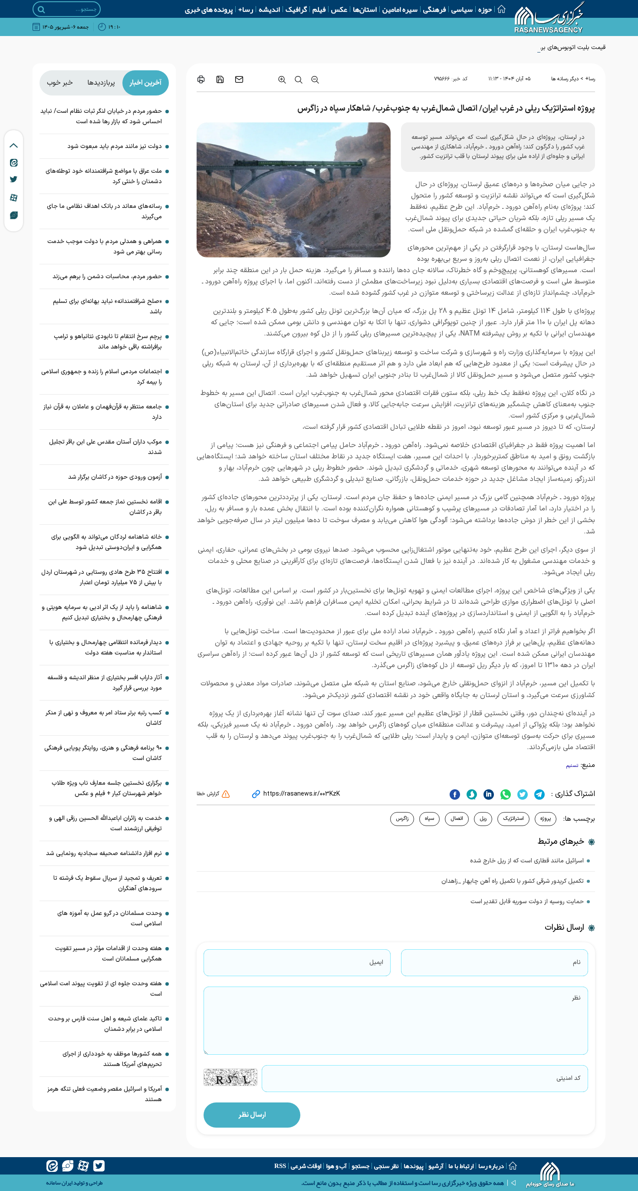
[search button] (41, 9)
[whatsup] (504, 794)
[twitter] (521, 794)
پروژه (545, 819)
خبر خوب (60, 83)
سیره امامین (400, 9)
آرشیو (436, 1165)
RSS (280, 1165)
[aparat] (83, 1166)
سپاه (429, 819)
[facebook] (455, 794)
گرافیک (296, 9)
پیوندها (414, 1165)
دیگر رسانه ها (565, 79)
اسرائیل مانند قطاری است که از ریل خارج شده (527, 860)
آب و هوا (336, 1165)
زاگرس (402, 819)
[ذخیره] (220, 79)
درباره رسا (491, 1165)
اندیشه (269, 9)
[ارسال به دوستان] (239, 79)
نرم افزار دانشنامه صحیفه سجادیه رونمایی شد (104, 853)
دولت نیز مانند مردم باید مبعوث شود (114, 146)
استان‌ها (365, 9)
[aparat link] (14, 197)
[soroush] (470, 794)
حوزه (485, 9)
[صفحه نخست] (499, 9)
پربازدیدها (101, 83)
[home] (550, 1175)
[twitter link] (14, 179)
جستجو (360, 1165)
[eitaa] (52, 1166)
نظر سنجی (386, 1165)
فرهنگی (434, 9)
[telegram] (538, 794)
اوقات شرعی (306, 1165)
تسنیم (572, 766)
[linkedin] (487, 794)
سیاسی (462, 9)
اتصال (457, 819)
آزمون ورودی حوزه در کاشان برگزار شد (115, 477)
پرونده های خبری (209, 9)
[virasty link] (14, 215)
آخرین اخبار (145, 83)
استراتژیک (513, 819)
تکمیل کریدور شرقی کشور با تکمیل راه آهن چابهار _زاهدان (512, 881)
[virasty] (68, 1166)
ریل (483, 819)
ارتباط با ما (461, 1165)
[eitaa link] (14, 162)
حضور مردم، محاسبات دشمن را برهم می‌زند (107, 276)
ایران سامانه (59, 1182)
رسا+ (245, 9)
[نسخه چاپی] (201, 79)
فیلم (319, 9)
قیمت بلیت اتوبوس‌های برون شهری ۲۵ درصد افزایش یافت (532, 47)
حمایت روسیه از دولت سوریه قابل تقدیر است (527, 901)
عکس (339, 9)
